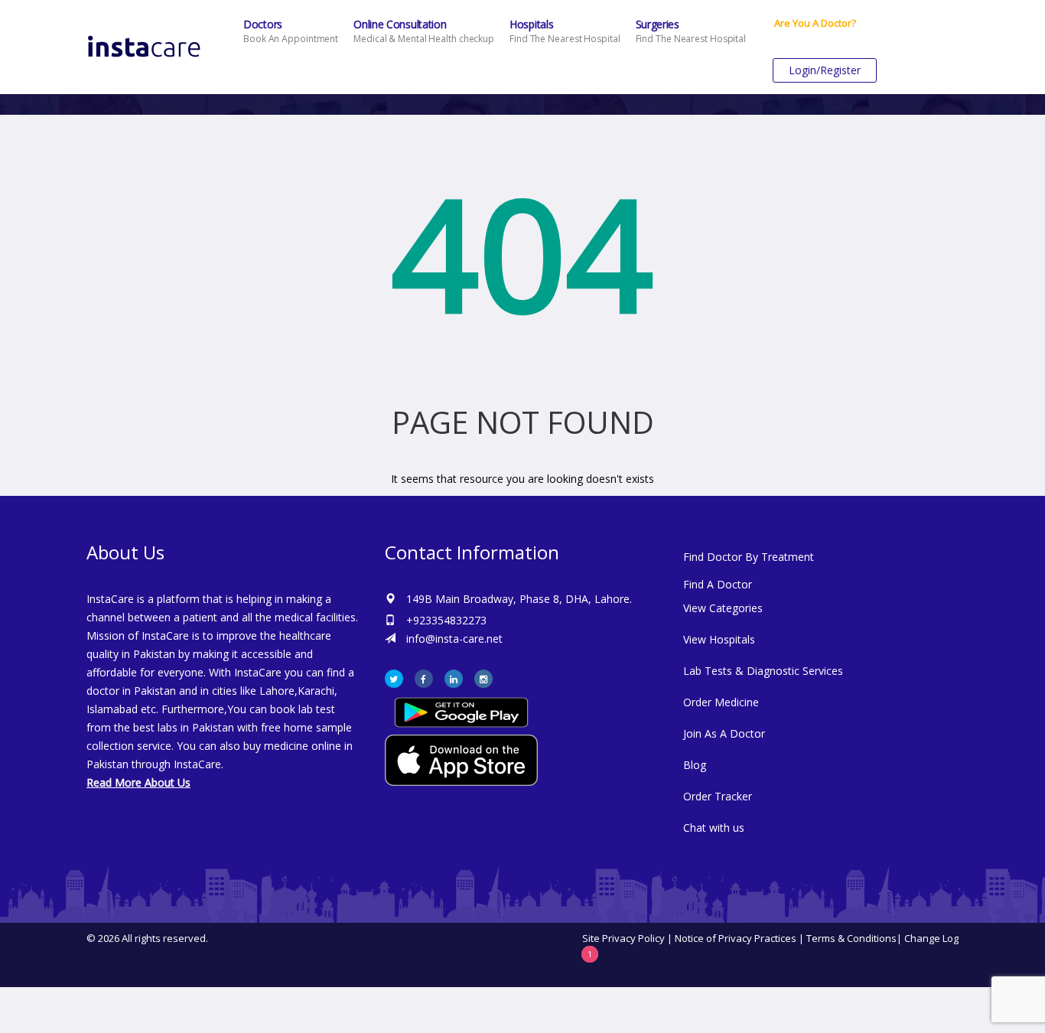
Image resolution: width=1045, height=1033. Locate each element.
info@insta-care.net (454, 638)
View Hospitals (719, 639)
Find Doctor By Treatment (748, 556)
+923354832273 (446, 620)
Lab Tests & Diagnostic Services (763, 670)
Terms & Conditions (851, 938)
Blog (694, 765)
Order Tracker (717, 796)
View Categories (723, 608)
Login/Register (825, 70)
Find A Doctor (717, 584)
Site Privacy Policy (623, 938)
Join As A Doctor (724, 733)
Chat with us (713, 827)
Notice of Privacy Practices (735, 938)
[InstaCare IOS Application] (522, 760)
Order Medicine (721, 702)
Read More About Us (138, 782)
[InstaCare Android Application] (461, 711)
